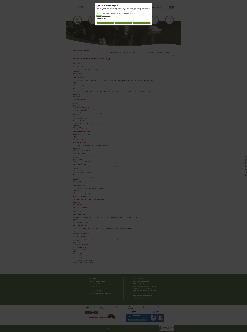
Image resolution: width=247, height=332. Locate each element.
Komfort (105, 18)
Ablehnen (141, 22)
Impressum (99, 16)
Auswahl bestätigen (123, 22)
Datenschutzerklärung (106, 16)
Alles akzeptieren (105, 22)
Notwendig (100, 18)
